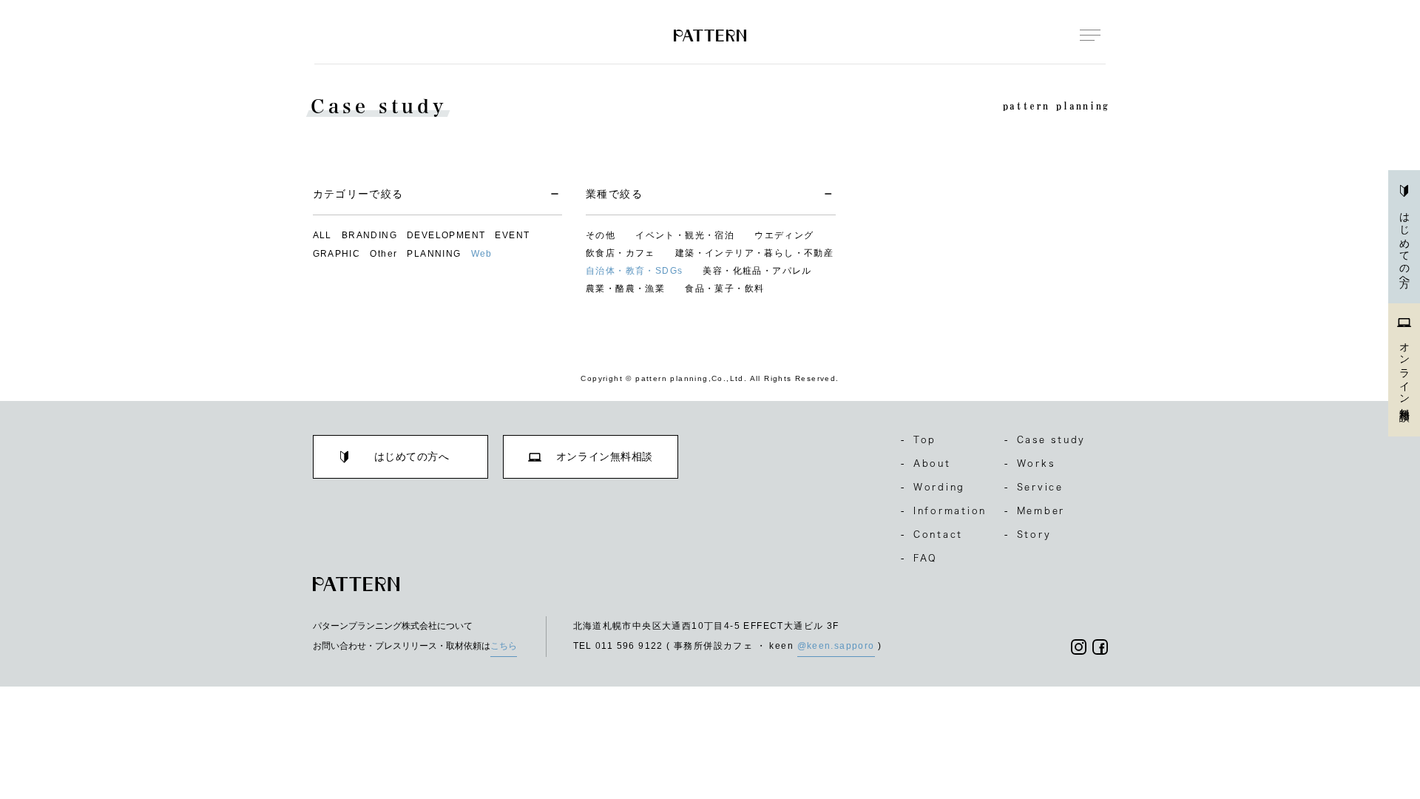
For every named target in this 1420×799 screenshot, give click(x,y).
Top (918, 439)
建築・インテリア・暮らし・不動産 (754, 253)
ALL (322, 235)
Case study (1045, 439)
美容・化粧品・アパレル (757, 270)
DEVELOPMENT (446, 235)
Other (383, 253)
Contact (932, 534)
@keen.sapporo (836, 646)
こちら (503, 646)
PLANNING (434, 253)
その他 (600, 235)
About (926, 463)
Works (1029, 463)
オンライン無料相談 (1404, 370)
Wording (933, 486)
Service (1034, 486)
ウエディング (784, 235)
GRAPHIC (337, 253)
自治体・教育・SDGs (634, 270)
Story (1028, 534)
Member (1034, 510)
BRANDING (369, 235)
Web (482, 253)
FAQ (919, 557)
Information (944, 510)
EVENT (512, 235)
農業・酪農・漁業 (625, 288)
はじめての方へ (1404, 245)
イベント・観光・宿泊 (684, 235)
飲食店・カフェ (620, 253)
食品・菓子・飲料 (724, 288)
